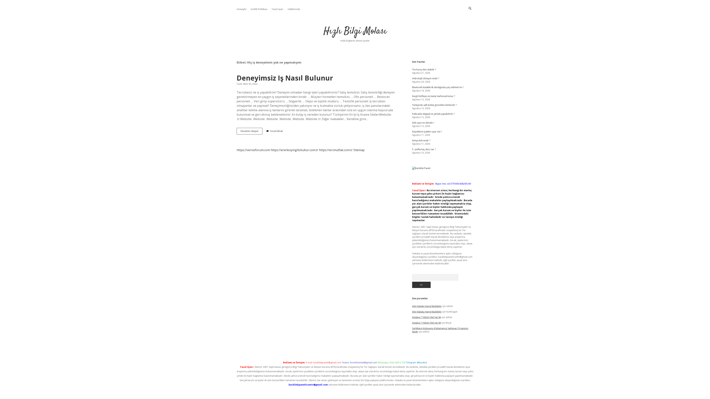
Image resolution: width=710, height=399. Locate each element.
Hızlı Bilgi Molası (355, 31)
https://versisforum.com (253, 150)
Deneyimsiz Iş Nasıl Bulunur (285, 78)
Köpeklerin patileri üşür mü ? (427, 131)
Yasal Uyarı (277, 9)
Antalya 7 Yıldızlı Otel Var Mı (426, 317)
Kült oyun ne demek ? (423, 122)
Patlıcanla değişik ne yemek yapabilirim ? (433, 113)
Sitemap (359, 150)
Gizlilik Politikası (259, 9)
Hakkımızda (294, 9)
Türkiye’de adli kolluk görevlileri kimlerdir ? (434, 105)
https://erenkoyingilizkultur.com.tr (294, 150)
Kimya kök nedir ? (421, 140)
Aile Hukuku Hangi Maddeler (427, 306)
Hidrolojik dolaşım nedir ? (425, 78)
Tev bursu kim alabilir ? (424, 69)
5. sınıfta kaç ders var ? (424, 149)
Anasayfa (241, 9)
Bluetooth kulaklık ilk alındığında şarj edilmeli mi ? (438, 87)
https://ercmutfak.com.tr (336, 150)
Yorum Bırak (276, 131)
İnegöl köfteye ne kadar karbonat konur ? (433, 96)
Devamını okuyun (251, 131)
